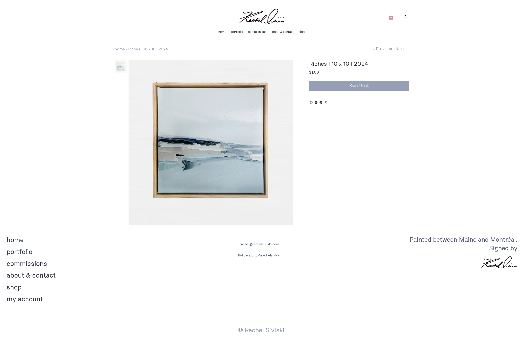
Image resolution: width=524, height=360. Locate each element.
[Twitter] (326, 102)
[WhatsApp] (311, 102)
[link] (390, 16)
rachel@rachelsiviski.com (259, 244)
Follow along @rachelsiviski (259, 255)
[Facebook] (316, 102)
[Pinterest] (321, 102)
